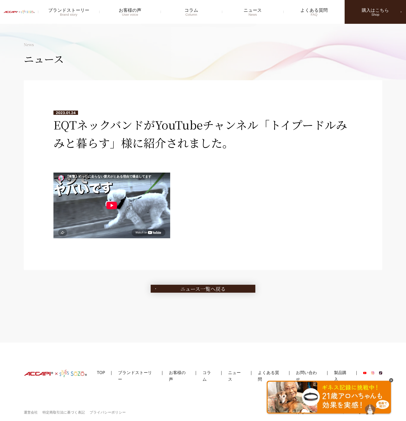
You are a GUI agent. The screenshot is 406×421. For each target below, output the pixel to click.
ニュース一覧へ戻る (203, 289)
